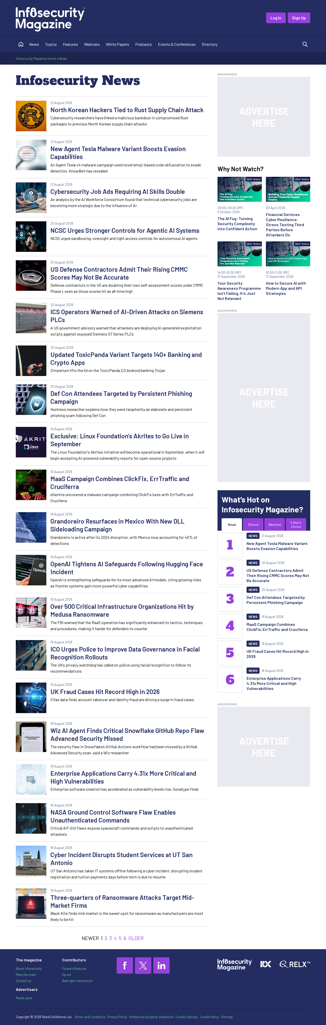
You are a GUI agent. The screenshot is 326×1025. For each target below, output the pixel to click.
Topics (51, 44)
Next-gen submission (77, 981)
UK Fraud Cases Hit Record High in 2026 (105, 691)
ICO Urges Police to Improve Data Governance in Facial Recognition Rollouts (125, 653)
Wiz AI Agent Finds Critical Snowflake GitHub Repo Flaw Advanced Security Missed (127, 734)
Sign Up (299, 17)
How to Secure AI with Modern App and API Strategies (286, 288)
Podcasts (143, 44)
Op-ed (66, 975)
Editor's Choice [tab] (296, 525)
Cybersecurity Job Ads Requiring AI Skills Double (117, 191)
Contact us (23, 981)
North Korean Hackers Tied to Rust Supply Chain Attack (127, 109)
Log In (275, 17)
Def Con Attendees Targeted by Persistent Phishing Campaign (121, 397)
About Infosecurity (29, 968)
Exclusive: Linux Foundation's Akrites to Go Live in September (119, 439)
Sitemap (227, 1017)
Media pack (24, 998)
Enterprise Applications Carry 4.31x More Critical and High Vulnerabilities (123, 777)
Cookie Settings (186, 1017)
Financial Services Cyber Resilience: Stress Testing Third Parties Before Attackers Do (285, 224)
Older (136, 938)
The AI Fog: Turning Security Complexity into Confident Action (237, 223)
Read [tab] (232, 525)
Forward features (74, 968)
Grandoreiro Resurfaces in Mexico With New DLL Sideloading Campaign (117, 525)
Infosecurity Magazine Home (36, 58)
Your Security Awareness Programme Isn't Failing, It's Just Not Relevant (239, 291)
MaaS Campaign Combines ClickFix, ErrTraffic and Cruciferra (119, 482)
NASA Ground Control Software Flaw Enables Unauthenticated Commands (113, 816)
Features (70, 44)
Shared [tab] (253, 525)
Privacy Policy (117, 1017)
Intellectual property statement (151, 1017)
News (34, 44)
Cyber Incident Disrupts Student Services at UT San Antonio (121, 858)
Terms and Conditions (89, 1017)
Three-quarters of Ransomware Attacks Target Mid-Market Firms (122, 901)
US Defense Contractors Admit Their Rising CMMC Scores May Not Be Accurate (119, 273)
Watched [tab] (274, 525)
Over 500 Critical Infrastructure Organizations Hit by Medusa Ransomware (122, 610)
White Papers (117, 44)
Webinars (92, 44)
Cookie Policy (209, 1017)
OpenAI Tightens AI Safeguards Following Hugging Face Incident (126, 567)
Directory (210, 44)
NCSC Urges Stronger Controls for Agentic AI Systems (124, 230)
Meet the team (26, 975)
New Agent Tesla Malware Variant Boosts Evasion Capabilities (118, 152)
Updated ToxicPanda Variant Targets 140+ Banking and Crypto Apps (126, 358)
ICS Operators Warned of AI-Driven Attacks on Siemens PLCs (126, 315)
